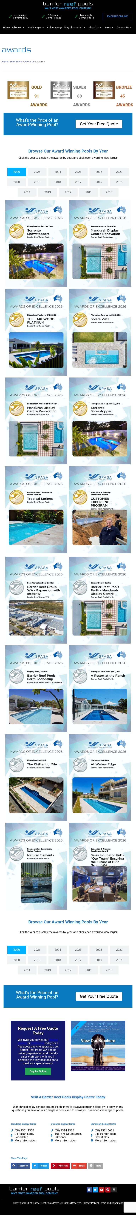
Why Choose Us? (73, 27)
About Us (94, 27)
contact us (37, 1043)
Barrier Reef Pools (12, 61)
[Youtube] (101, 1189)
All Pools (16, 27)
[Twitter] (95, 1189)
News (108, 27)
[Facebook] (89, 1189)
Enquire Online (38, 1071)
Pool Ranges (34, 27)
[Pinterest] (107, 1189)
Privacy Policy (90, 1203)
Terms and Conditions (111, 1203)
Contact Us (123, 27)
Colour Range (54, 27)
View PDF (98, 1049)
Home (6, 27)
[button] (20, 1166)
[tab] (16, 172)
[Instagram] (114, 1189)
